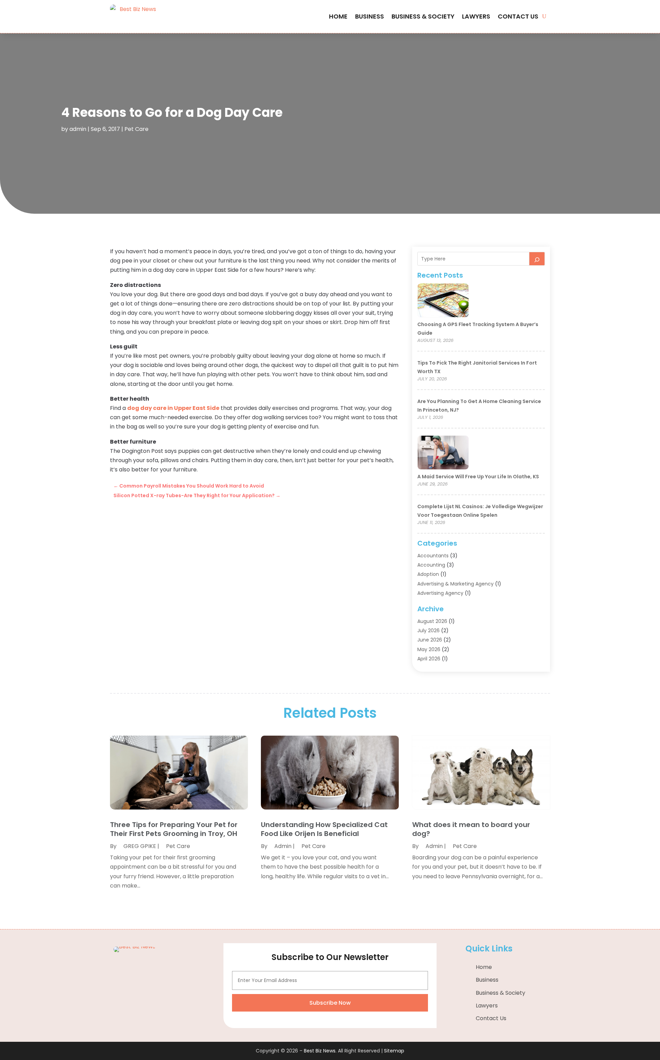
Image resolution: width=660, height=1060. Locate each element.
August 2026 (432, 621)
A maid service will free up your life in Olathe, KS (478, 476)
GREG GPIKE (139, 846)
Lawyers (476, 16)
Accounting (431, 564)
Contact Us (518, 16)
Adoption (428, 574)
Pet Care (136, 129)
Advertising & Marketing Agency (455, 583)
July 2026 (428, 630)
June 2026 (429, 639)
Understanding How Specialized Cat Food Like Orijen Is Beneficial (324, 829)
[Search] (537, 259)
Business (369, 16)
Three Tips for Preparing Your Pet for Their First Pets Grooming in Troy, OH (174, 829)
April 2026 (428, 658)
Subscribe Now (330, 1003)
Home (338, 16)
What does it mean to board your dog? (471, 829)
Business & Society (423, 16)
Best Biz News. (320, 1050)
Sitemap (394, 1050)
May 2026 (428, 649)
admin (77, 129)
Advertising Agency (440, 593)
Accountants (433, 555)
